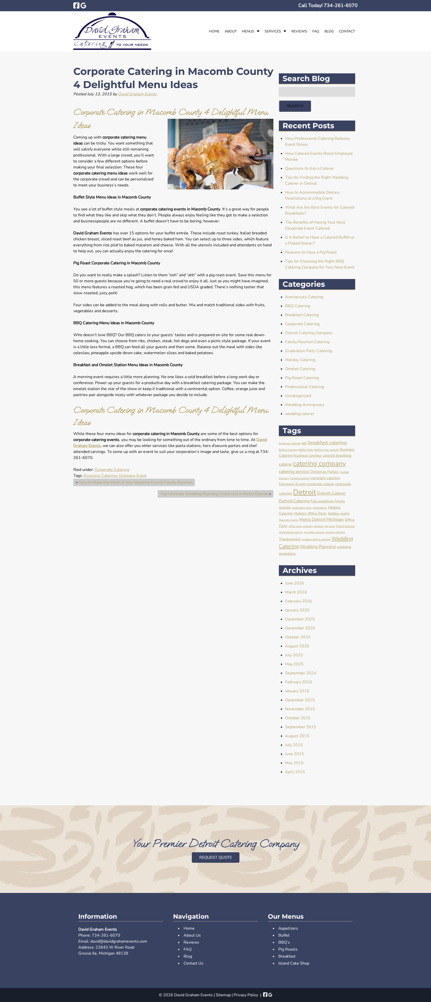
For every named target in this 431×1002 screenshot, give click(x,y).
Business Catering (100, 475)
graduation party (302, 508)
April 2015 (295, 772)
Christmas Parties (324, 471)
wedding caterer (299, 414)
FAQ (315, 31)
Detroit (304, 492)
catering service (294, 471)
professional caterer (291, 532)
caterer (285, 464)
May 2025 (294, 664)
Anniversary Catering (304, 297)
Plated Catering (345, 526)
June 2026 (294, 583)
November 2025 (300, 628)
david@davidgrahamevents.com (118, 941)
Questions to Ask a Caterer (309, 168)
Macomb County (288, 520)
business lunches (308, 455)
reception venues (314, 532)
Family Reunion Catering (307, 342)
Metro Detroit (312, 519)
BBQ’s (284, 942)
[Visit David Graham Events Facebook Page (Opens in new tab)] (76, 5)
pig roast (329, 526)
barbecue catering (290, 443)
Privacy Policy (246, 995)
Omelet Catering (300, 369)
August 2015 (297, 736)
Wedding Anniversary (304, 405)
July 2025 (294, 655)
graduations (320, 508)
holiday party (339, 513)
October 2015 (298, 718)
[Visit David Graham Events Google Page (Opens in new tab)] (83, 5)
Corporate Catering (112, 469)
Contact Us (193, 963)
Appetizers (288, 928)
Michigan (335, 519)
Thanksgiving (290, 539)
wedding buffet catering (316, 539)
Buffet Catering (288, 450)
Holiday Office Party (310, 513)
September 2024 (300, 673)
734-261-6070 (106, 935)
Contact (347, 31)
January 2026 (297, 610)
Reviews (299, 31)
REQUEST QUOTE (215, 857)
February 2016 (298, 682)
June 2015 (294, 754)
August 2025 (297, 646)
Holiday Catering (300, 360)
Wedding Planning (318, 547)
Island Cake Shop (293, 963)
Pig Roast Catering (302, 378)
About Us (192, 935)
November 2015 (300, 709)
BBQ (304, 443)
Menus (248, 31)
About (231, 31)
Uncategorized (298, 396)
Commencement (300, 478)
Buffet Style (306, 450)
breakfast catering (327, 442)
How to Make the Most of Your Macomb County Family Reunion (135, 482)
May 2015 (294, 763)
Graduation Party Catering (308, 351)
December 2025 (300, 619)
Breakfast (287, 956)
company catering (325, 477)
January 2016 (297, 691)
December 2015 (300, 700)
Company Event (133, 475)
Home (214, 31)
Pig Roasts (288, 949)
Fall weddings (322, 501)
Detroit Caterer (331, 493)
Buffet (284, 935)
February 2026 (298, 601)
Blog (329, 31)
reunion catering (335, 532)
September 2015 (300, 727)
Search (295, 106)
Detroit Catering (294, 501)
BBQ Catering (297, 306)
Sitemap (223, 995)
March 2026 (296, 592)
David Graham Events (137, 94)
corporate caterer (320, 483)
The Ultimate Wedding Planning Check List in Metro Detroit (214, 494)
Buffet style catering (326, 450)
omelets (318, 526)
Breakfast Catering (302, 315)
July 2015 (294, 745)
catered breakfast (337, 455)
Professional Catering (304, 387)
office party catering (301, 526)
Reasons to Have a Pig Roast (311, 252)
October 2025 (298, 637)
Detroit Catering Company (308, 333)
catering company (319, 463)
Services (273, 31)
